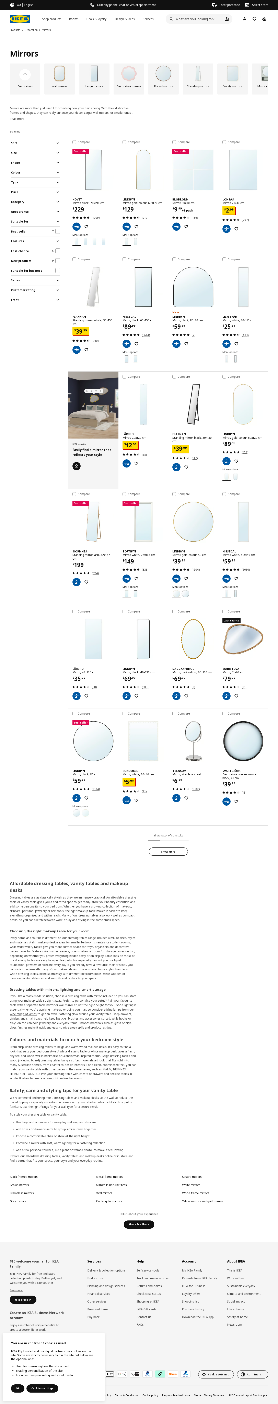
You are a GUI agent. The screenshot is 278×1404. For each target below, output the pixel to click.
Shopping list (190, 1301)
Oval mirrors (104, 1193)
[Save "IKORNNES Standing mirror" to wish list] (86, 582)
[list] (139, 79)
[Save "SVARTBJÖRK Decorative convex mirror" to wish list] (236, 801)
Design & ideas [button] (125, 19)
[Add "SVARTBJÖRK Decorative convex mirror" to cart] (226, 801)
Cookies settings (42, 1388)
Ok (18, 1388)
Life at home (235, 1309)
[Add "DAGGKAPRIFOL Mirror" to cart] (176, 696)
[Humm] (173, 1374)
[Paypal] (147, 1374)
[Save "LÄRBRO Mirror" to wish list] (136, 463)
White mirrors (191, 1185)
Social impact (236, 1301)
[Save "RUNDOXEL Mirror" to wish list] (136, 800)
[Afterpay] (160, 1374)
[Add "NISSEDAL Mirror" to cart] (127, 344)
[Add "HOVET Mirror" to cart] (76, 227)
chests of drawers (91, 1074)
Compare (84, 142)
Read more (17, 119)
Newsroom (234, 1324)
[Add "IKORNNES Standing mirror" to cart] (76, 582)
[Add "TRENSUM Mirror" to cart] (176, 798)
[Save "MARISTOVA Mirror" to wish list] (236, 696)
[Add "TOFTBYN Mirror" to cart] (127, 579)
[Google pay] (122, 1374)
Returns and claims (149, 1286)
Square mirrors (192, 1177)
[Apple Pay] (110, 1374)
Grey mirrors (18, 1201)
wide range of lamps (23, 1014)
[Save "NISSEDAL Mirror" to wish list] (136, 344)
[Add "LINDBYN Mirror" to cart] (127, 227)
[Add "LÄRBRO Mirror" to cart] (127, 463)
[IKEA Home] (20, 19)
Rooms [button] (74, 19)
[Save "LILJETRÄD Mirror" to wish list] (236, 344)
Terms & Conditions (126, 1395)
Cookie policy (150, 1395)
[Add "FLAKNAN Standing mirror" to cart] (76, 350)
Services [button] (148, 19)
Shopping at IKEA (148, 1301)
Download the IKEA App (198, 1317)
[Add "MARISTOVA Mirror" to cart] (226, 696)
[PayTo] (135, 1374)
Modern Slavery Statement (209, 1395)
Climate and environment (244, 1294)
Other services (96, 1301)
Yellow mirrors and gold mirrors (202, 1201)
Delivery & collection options (106, 1270)
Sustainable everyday (241, 1286)
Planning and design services (106, 1286)
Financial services (98, 1294)
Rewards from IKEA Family (199, 1278)
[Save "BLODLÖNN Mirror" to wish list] (186, 227)
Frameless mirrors (22, 1193)
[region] (54, 1367)
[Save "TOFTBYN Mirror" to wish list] (136, 579)
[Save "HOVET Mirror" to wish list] (86, 227)
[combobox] (194, 19)
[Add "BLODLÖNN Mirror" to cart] (176, 227)
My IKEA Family (192, 1270)
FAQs (140, 1324)
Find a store (95, 1278)
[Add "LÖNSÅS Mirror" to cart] (226, 229)
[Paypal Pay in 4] (185, 1374)
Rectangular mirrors (109, 1201)
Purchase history (193, 1309)
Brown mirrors (19, 1185)
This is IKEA (234, 1270)
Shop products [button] (51, 19)
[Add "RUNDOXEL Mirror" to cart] (127, 800)
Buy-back (93, 1317)
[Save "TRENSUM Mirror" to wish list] (186, 798)
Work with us (235, 1278)
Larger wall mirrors (96, 113)
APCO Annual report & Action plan (248, 1395)
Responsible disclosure (176, 1395)
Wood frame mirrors (195, 1193)
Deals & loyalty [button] (96, 19)
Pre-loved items (97, 1309)
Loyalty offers (191, 1294)
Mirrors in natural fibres (111, 1185)
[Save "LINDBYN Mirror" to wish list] (136, 227)
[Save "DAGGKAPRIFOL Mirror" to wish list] (186, 696)
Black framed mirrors (24, 1177)
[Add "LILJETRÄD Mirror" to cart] (226, 344)
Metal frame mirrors (109, 1177)
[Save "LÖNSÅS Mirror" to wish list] (236, 229)
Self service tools (148, 1270)
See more (16, 1290)
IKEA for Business (193, 1286)
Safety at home (237, 1317)
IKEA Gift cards (146, 1309)
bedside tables (119, 1074)
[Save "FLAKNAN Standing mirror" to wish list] (86, 350)
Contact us (144, 1317)
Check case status (149, 1294)
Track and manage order (153, 1278)
